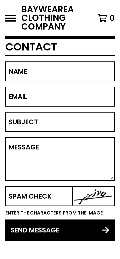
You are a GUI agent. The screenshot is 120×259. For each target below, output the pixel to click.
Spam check (30, 196)
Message (24, 147)
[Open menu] (10, 18)
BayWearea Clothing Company (47, 18)
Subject (23, 122)
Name (18, 71)
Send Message (35, 230)
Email (18, 97)
